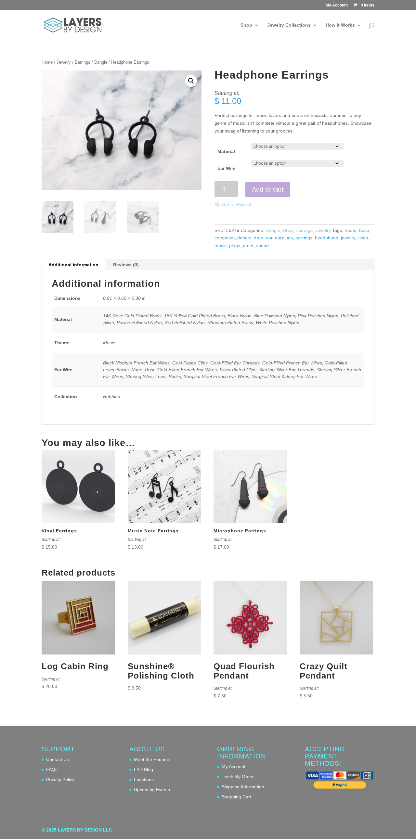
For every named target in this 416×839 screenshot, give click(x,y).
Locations (144, 779)
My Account (337, 5)
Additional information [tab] (73, 264)
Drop (288, 230)
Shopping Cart (236, 796)
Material (226, 151)
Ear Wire (226, 168)
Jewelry (64, 62)
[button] (191, 81)
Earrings (82, 62)
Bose (364, 230)
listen (363, 237)
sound (262, 245)
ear (269, 237)
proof (248, 245)
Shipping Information (243, 786)
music (220, 245)
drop (258, 237)
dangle (244, 237)
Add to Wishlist (236, 204)
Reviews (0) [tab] (126, 264)
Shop (246, 25)
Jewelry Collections (289, 25)
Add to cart (268, 189)
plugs (234, 245)
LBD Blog (143, 769)
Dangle (100, 62)
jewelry (348, 237)
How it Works (340, 25)
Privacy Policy (60, 779)
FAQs (52, 769)
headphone (326, 237)
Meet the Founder (152, 759)
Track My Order (238, 776)
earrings (303, 237)
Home (47, 62)
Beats (350, 230)
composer (224, 237)
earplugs (284, 237)
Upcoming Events (152, 789)
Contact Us (57, 759)
